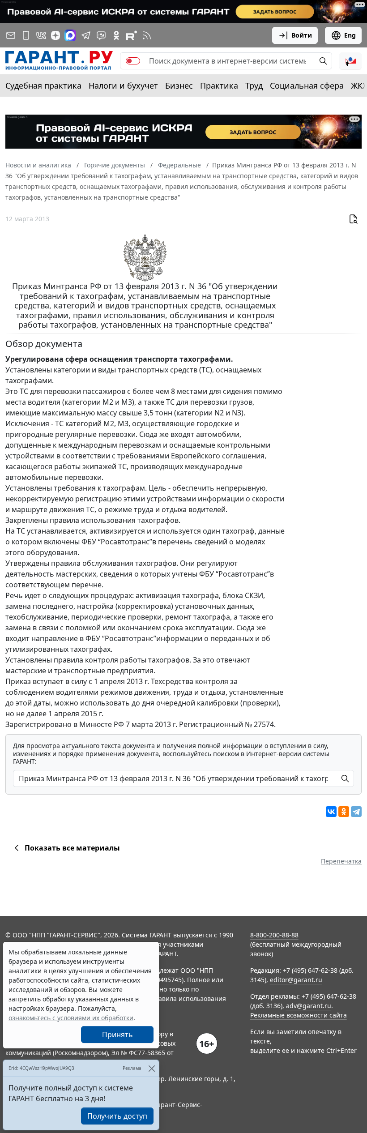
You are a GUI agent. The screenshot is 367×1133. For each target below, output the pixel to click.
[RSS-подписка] (146, 35)
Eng (350, 35)
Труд (254, 85)
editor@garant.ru (296, 979)
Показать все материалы (72, 848)
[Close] (151, 1068)
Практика (219, 85)
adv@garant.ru (308, 1005)
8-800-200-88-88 (274, 935)
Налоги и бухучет (123, 85)
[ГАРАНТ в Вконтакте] (41, 35)
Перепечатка (341, 861)
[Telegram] (356, 811)
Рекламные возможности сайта (298, 1015)
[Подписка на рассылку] (10, 35)
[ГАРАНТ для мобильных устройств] (26, 35)
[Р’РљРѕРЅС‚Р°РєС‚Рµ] (331, 811)
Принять (117, 1034)
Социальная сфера (307, 85)
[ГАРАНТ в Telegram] (86, 35)
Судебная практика (43, 85)
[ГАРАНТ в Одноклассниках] (116, 35)
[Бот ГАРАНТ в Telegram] (101, 35)
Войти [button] (301, 35)
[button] (350, 60)
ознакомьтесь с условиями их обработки (71, 1017)
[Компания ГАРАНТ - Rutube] (131, 35)
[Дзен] (55, 35)
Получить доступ (117, 1116)
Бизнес (179, 85)
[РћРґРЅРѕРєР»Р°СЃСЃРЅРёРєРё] (343, 811)
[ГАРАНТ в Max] (70, 35)
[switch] (133, 60)
